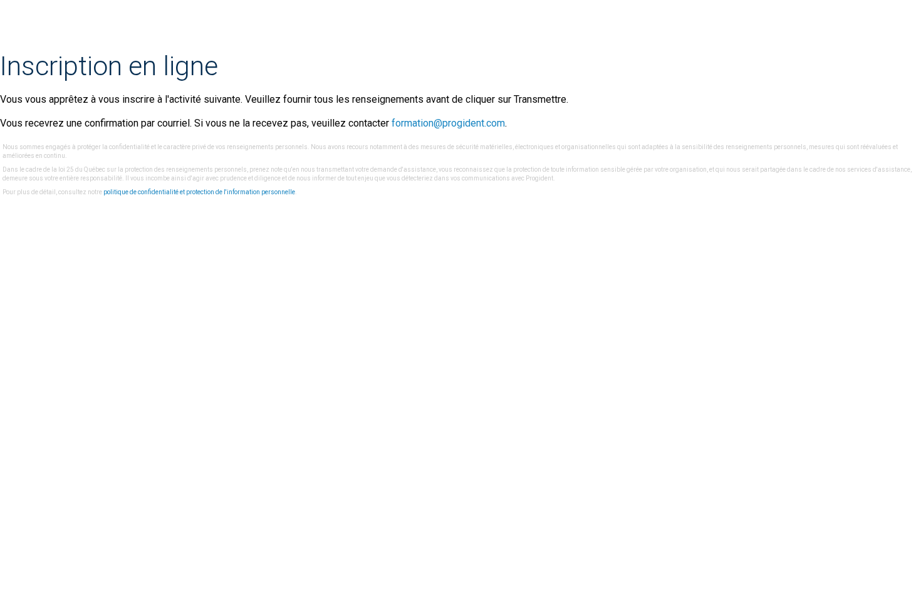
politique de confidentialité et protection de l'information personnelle (199, 192)
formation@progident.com (448, 123)
